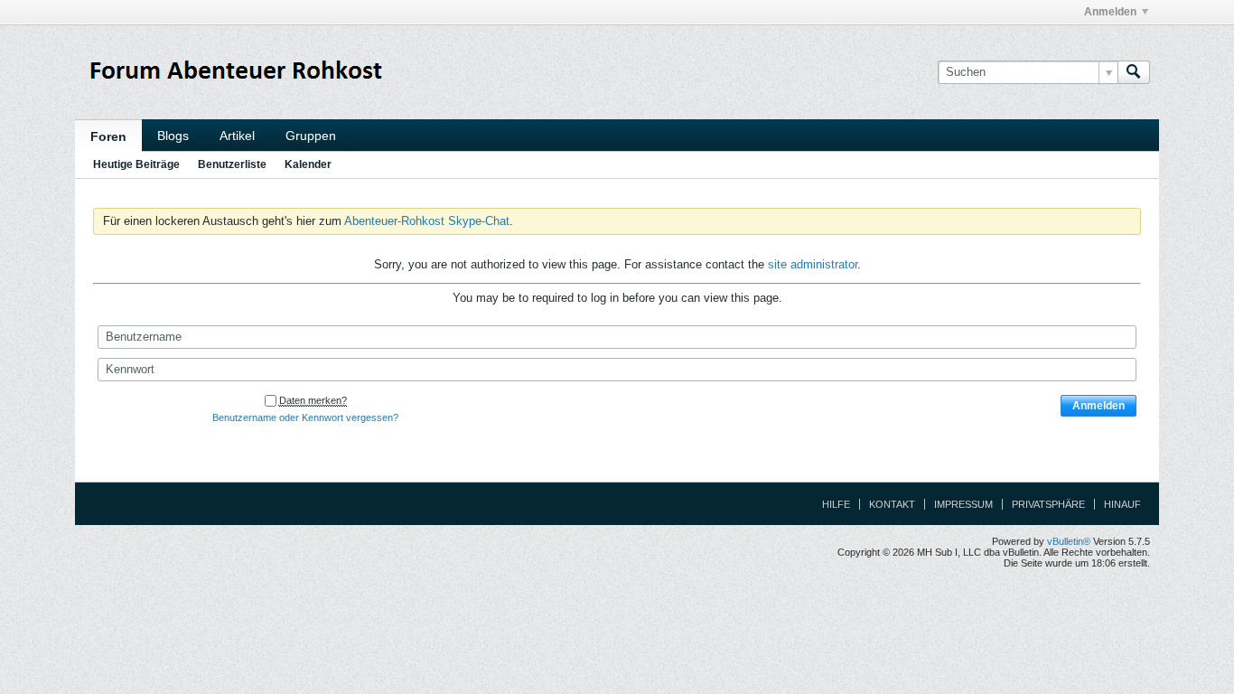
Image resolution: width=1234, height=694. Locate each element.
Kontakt (892, 504)
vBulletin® (1068, 541)
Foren (108, 136)
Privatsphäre (1048, 504)
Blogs (173, 135)
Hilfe (836, 504)
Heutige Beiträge (136, 164)
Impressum (963, 504)
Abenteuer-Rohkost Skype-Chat (426, 221)
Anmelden (1110, 11)
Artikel (237, 135)
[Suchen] (1133, 72)
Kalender (308, 164)
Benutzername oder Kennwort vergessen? (305, 417)
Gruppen (310, 135)
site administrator (812, 264)
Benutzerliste (232, 164)
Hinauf (1122, 504)
